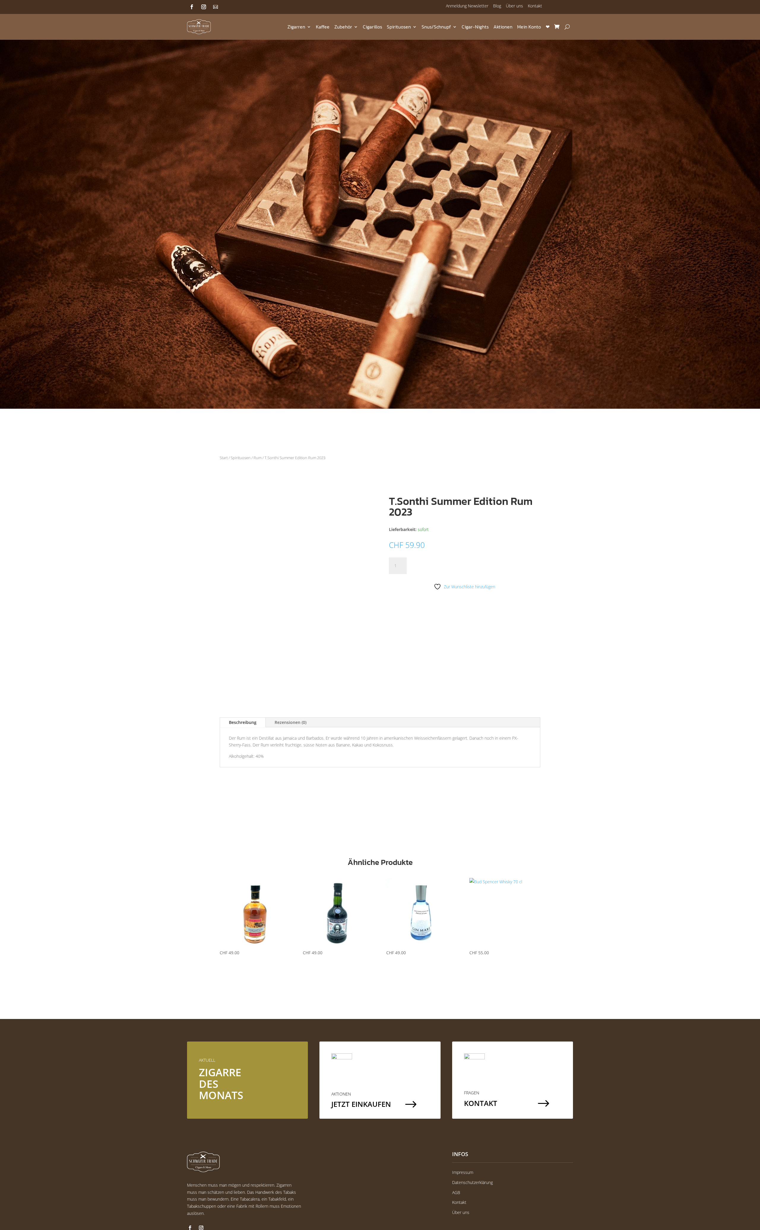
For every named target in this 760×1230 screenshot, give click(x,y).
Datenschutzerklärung (472, 1182)
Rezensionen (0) (290, 722)
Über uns (514, 6)
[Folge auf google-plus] (215, 7)
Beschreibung (242, 722)
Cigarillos (372, 26)
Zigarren (296, 26)
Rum (258, 457)
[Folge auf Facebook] (192, 7)
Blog (497, 6)
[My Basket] (556, 26)
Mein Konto (529, 26)
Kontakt (535, 6)
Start (224, 457)
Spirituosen (399, 26)
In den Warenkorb (444, 566)
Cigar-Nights (475, 26)
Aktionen (502, 26)
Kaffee (323, 26)
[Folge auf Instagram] (203, 7)
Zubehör (343, 26)
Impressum (462, 1172)
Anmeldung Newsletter (467, 6)
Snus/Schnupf (436, 26)
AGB (456, 1192)
